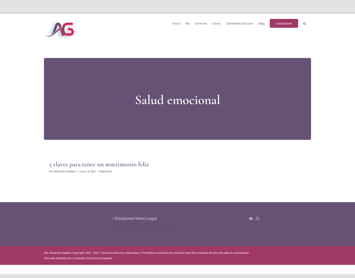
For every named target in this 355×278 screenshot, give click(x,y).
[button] (304, 23)
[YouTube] (250, 218)
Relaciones (105, 171)
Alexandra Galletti (65, 171)
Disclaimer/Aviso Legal (136, 218)
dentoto (178, 6)
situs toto (168, 6)
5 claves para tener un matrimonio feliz (99, 164)
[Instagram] (257, 218)
